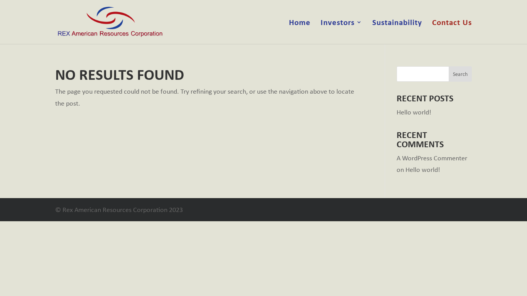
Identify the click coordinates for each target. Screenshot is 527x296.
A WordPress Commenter (432, 158)
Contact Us (452, 23)
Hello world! (414, 112)
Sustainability (397, 23)
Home (300, 23)
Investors (338, 23)
